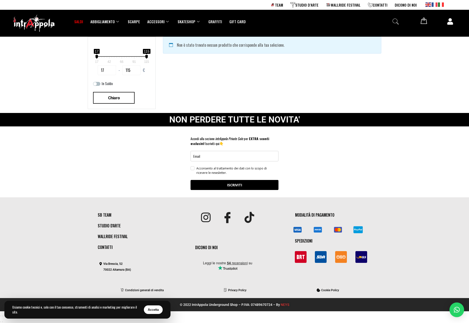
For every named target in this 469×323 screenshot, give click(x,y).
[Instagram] (206, 218)
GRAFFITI (215, 21)
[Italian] (441, 4)
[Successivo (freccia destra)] (2, 321)
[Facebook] (227, 218)
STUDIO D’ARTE (307, 5)
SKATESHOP (186, 21)
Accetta (153, 310)
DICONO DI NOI (406, 5)
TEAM (279, 5)
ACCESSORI (156, 21)
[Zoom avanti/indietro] (0, 315)
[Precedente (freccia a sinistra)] (0, 321)
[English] (428, 4)
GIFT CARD (237, 21)
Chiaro (114, 97)
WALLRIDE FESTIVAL (346, 5)
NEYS (285, 305)
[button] (395, 21)
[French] (435, 4)
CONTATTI (380, 5)
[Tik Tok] (249, 218)
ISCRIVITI (234, 185)
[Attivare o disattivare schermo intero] (2, 315)
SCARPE (134, 21)
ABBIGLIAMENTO (102, 21)
